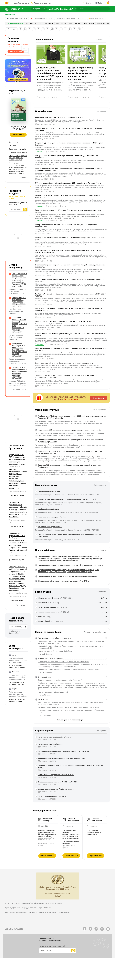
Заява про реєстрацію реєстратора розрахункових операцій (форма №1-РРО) (68, 707)
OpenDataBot (14, 633)
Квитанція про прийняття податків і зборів (55, 651)
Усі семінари (21, 605)
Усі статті (22, 178)
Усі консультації (99, 410)
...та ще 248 (45, 654)
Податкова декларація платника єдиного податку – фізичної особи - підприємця (70, 565)
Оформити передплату (43, 3)
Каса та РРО (43, 699)
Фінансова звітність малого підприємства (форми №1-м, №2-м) (63, 581)
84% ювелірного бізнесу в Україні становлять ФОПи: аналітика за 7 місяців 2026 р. (68, 183)
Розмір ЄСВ (42, 603)
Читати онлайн (18, 135)
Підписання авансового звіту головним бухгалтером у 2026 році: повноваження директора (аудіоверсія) (70, 441)
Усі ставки (101, 592)
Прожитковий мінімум (47, 607)
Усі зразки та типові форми (95, 632)
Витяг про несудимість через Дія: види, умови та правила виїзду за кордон (65, 363)
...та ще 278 (45, 672)
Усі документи (100, 485)
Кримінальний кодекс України (50, 527)
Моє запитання (16, 51)
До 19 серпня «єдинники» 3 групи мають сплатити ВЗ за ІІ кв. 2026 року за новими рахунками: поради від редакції (18, 168)
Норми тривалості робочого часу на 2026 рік (56, 775)
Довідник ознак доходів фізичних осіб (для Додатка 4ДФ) (61, 758)
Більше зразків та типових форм (70, 720)
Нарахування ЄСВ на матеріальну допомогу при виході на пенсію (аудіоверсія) (69, 430)
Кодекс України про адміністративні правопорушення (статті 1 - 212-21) (67, 499)
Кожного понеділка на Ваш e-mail (18, 204)
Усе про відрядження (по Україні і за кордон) (56, 789)
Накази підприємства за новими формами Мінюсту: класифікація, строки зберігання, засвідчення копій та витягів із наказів (47, 835)
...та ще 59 (44, 695)
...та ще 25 (44, 715)
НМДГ (86, 23)
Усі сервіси (101, 731)
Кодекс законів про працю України (52, 517)
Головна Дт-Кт (16, 9)
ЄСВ (41, 23)
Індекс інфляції (103, 23)
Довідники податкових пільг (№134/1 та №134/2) (58, 782)
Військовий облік (45, 677)
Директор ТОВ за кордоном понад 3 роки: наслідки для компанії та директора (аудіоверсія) (69, 466)
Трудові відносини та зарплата (50, 659)
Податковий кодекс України (49, 491)
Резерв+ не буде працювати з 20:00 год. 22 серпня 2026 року (59, 117)
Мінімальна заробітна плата (49, 598)
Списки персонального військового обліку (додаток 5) (60, 680)
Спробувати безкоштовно (18, 3)
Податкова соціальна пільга (49, 612)
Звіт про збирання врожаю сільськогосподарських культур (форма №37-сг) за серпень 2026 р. (71, 834)
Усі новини (101, 111)
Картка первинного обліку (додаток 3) (53, 692)
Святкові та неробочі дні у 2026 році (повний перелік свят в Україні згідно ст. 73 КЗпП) (70, 767)
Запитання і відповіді (17, 149)
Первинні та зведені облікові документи (54, 638)
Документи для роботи (18, 152)
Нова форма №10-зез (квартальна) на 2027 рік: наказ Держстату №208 (63, 321)
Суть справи (14, 146)
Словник (11, 29)
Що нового (13, 142)
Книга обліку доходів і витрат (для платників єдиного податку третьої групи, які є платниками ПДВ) (70, 647)
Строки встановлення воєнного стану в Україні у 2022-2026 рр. (63, 751)
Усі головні (100, 40)
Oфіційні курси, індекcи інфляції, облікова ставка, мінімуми (18, 158)
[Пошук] (25, 626)
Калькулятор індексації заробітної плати (54, 737)
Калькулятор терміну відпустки (50, 744)
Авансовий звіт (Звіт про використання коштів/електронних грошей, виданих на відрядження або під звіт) (70, 703)
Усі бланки (101, 550)
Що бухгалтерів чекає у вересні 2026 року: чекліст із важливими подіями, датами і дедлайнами (80, 73)
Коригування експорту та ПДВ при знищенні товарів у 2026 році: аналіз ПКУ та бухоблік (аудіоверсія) (70, 452)
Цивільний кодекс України (48, 509)
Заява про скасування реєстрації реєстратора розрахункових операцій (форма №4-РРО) (71, 711)
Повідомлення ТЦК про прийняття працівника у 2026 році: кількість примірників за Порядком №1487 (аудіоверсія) (72, 417)
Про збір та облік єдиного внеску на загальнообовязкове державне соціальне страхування (69, 535)
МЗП (27, 23)
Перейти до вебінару (48, 856)
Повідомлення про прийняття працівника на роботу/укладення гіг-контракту (69, 669)
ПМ (57, 23)
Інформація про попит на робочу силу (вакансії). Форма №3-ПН (63, 662)
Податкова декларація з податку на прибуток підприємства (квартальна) (67, 576)
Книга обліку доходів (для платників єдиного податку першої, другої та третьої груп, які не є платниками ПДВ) (71, 642)
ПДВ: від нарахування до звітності (52, 796)
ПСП (71, 23)
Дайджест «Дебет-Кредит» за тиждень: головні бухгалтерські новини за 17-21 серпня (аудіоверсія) (49, 73)
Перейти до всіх (71, 856)
